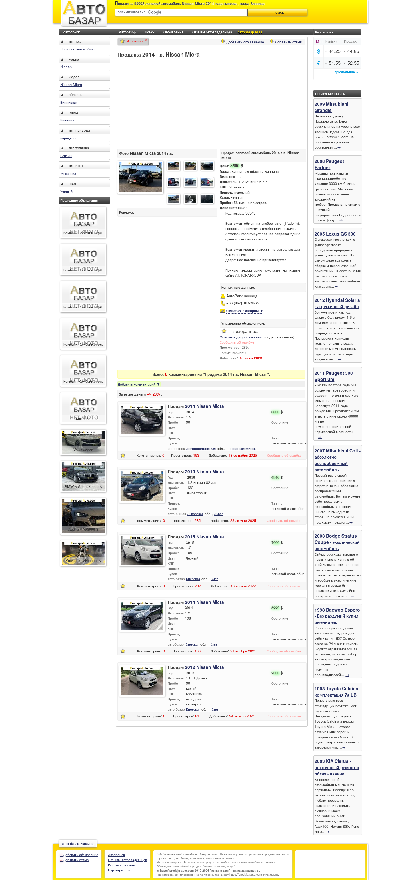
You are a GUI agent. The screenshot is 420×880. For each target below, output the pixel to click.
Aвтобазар (127, 32)
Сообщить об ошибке (237, 342)
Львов (218, 513)
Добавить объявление (245, 41)
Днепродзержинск (241, 448)
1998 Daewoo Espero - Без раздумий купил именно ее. (337, 616)
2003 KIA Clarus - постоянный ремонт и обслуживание (337, 767)
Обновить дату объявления (241, 337)
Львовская (195, 513)
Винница (67, 120)
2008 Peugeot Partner (329, 164)
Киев (214, 578)
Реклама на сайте (122, 864)
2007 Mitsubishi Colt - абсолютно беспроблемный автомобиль (338, 460)
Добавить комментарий (139, 384)
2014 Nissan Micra (204, 406)
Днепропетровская (201, 448)
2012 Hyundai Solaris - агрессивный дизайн (337, 303)
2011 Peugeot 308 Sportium (334, 376)
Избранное (137, 40)
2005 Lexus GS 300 (335, 233)
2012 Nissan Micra (204, 667)
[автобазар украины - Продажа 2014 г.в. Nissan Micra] (140, 178)
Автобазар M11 (249, 32)
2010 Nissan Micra (204, 471)
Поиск (149, 32)
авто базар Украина (77, 843)
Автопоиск (71, 32)
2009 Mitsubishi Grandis (331, 107)
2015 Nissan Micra (204, 536)
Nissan (66, 66)
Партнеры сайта (120, 870)
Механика (68, 173)
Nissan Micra (71, 84)
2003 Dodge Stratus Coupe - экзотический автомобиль (337, 542)
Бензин (66, 155)
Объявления (173, 32)
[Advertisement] (165, 103)
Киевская (193, 578)
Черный (66, 191)
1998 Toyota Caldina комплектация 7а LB (336, 691)
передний (68, 138)
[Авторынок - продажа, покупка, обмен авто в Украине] (84, 26)
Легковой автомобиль (77, 48)
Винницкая (68, 102)
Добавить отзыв (288, 41)
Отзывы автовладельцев (212, 32)
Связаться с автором (244, 310)
